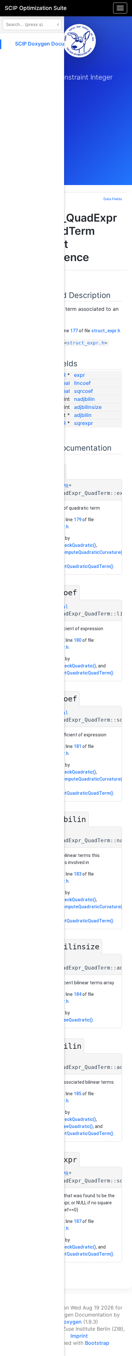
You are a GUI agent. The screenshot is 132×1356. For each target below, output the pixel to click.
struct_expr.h (105, 330)
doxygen (71, 1321)
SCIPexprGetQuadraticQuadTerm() (76, 566)
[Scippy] (79, 40)
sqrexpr (83, 423)
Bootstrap (97, 1343)
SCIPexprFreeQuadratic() (66, 1019)
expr (79, 375)
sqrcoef (83, 391)
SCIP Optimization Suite (36, 8)
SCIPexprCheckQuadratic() (68, 545)
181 (77, 746)
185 (77, 1093)
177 (74, 330)
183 (77, 874)
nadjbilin (84, 399)
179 (77, 519)
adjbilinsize (88, 407)
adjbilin (83, 415)
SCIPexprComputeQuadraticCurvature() (82, 552)
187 (77, 1221)
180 (77, 640)
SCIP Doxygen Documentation (52, 43)
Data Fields (112, 199)
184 (77, 994)
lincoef (82, 383)
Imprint (79, 1336)
